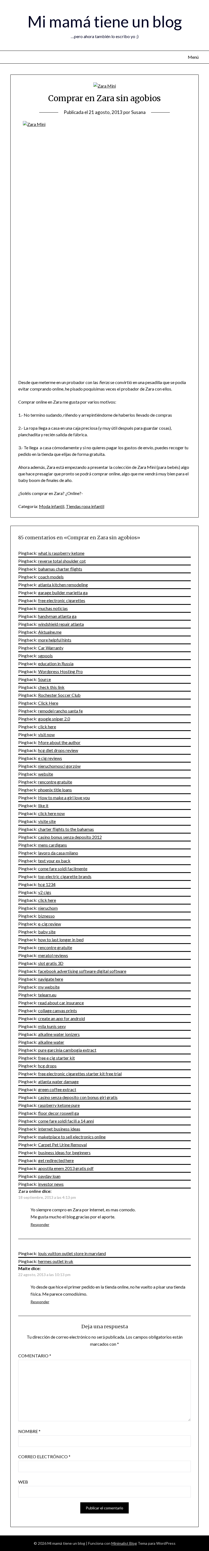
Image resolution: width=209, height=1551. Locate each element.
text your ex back (54, 860)
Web (23, 1481)
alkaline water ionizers (59, 1034)
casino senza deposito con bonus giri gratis (78, 1097)
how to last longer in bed (61, 939)
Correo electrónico (44, 1456)
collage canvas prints (57, 1010)
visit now (46, 734)
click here (47, 726)
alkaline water (51, 1042)
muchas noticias (53, 608)
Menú (193, 57)
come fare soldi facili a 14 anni (66, 1120)
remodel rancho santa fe (60, 710)
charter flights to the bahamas (66, 829)
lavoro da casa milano (58, 852)
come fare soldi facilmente (62, 868)
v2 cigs (44, 892)
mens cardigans (52, 844)
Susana (138, 112)
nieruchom (48, 908)
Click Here (48, 702)
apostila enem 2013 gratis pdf (66, 1168)
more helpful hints (54, 639)
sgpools (45, 655)
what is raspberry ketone (61, 553)
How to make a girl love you (64, 797)
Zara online (29, 1191)
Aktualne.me (50, 631)
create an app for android (61, 1018)
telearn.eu (47, 994)
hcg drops (47, 1065)
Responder (39, 1224)
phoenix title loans (55, 789)
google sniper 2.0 (54, 718)
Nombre (29, 1431)
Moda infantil (51, 506)
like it (43, 805)
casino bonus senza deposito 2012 (70, 837)
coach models (51, 576)
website (45, 773)
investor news (51, 1184)
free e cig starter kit (56, 1057)
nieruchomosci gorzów (59, 766)
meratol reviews (53, 955)
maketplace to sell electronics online (72, 1136)
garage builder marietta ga (63, 592)
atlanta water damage (58, 1081)
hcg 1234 (47, 884)
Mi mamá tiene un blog (104, 21)
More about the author (59, 742)
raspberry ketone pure (59, 1105)
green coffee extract (57, 1089)
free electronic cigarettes (61, 600)
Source (44, 679)
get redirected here (56, 1160)
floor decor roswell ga (58, 1113)
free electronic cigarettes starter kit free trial (80, 1073)
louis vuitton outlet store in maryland (72, 1253)
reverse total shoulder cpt (62, 561)
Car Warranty (50, 647)
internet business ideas (59, 1128)
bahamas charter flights (60, 568)
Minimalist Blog (124, 1543)
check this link (51, 687)
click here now (51, 813)
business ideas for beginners (64, 1152)
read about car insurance (61, 1002)
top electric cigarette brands (64, 876)
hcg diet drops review (58, 750)
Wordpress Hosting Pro (60, 671)
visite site (47, 821)
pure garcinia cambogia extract (67, 1049)
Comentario (34, 1355)
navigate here (50, 979)
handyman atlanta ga (57, 616)
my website (49, 986)
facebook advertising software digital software (82, 971)
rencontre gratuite (55, 781)
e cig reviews (50, 758)
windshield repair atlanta (61, 624)
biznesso (46, 915)
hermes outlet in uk (55, 1261)
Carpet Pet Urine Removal (62, 1144)
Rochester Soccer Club (59, 695)
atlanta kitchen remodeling (63, 584)
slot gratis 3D (50, 963)
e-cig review (49, 923)
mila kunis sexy (52, 1026)
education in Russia (55, 663)
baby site (47, 931)
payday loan (49, 1176)
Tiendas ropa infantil (85, 506)
